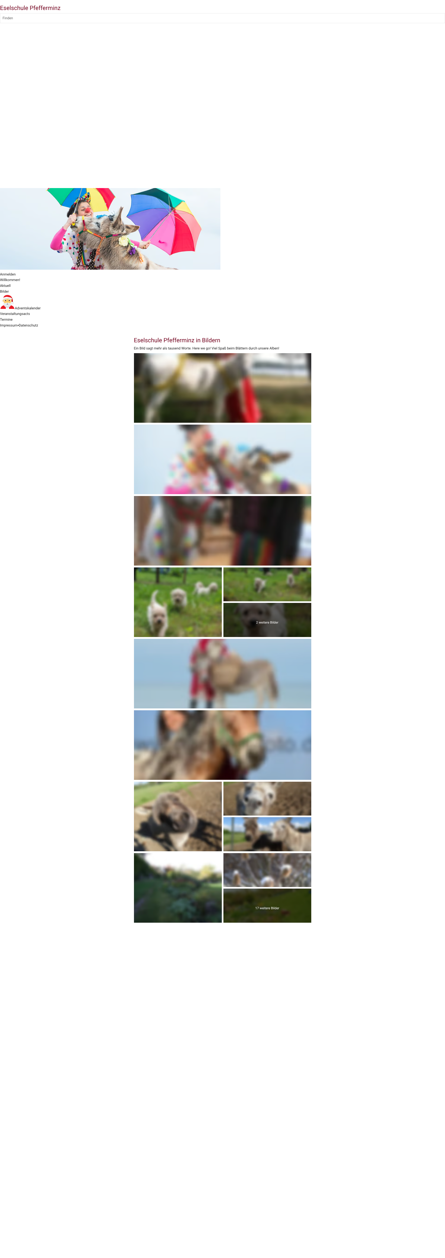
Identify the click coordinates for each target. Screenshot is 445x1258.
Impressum (8, 325)
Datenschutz (28, 325)
